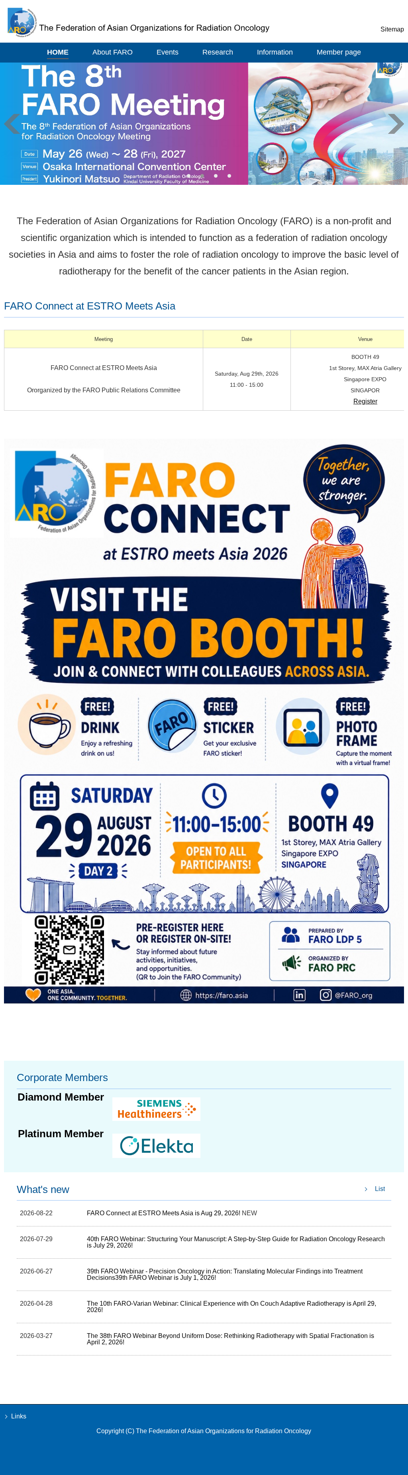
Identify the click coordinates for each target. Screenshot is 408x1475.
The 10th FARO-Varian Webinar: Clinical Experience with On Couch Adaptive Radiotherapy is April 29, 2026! (231, 1306)
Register (365, 401)
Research (217, 52)
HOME (58, 52)
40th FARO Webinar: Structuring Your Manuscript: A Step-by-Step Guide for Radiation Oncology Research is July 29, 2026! (236, 1242)
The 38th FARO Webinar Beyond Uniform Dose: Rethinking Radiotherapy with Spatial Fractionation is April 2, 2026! (230, 1339)
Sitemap (392, 29)
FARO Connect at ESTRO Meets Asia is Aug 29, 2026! (164, 1213)
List (380, 1188)
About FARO (112, 52)
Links (18, 1416)
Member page (339, 52)
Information (275, 52)
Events (167, 52)
